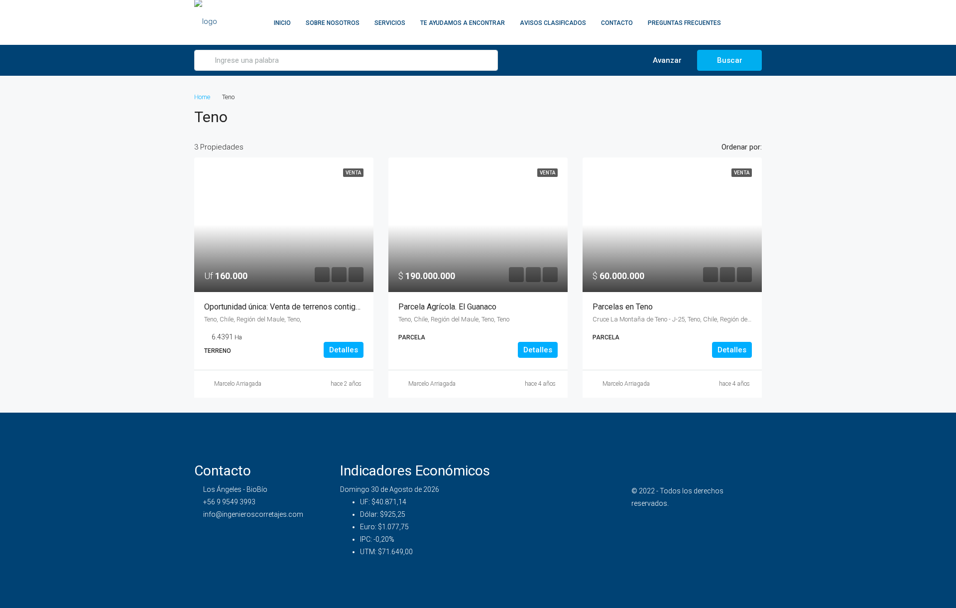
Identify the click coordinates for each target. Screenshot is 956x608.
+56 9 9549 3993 (229, 502)
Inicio (282, 22)
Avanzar (666, 60)
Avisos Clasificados (553, 22)
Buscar (729, 60)
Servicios (389, 22)
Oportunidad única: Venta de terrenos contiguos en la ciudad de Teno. (323, 306)
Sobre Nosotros (332, 22)
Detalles (343, 349)
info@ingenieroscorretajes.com (253, 514)
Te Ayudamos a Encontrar (462, 22)
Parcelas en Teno (623, 306)
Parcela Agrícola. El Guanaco (447, 306)
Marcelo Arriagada (237, 383)
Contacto (617, 22)
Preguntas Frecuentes (684, 22)
